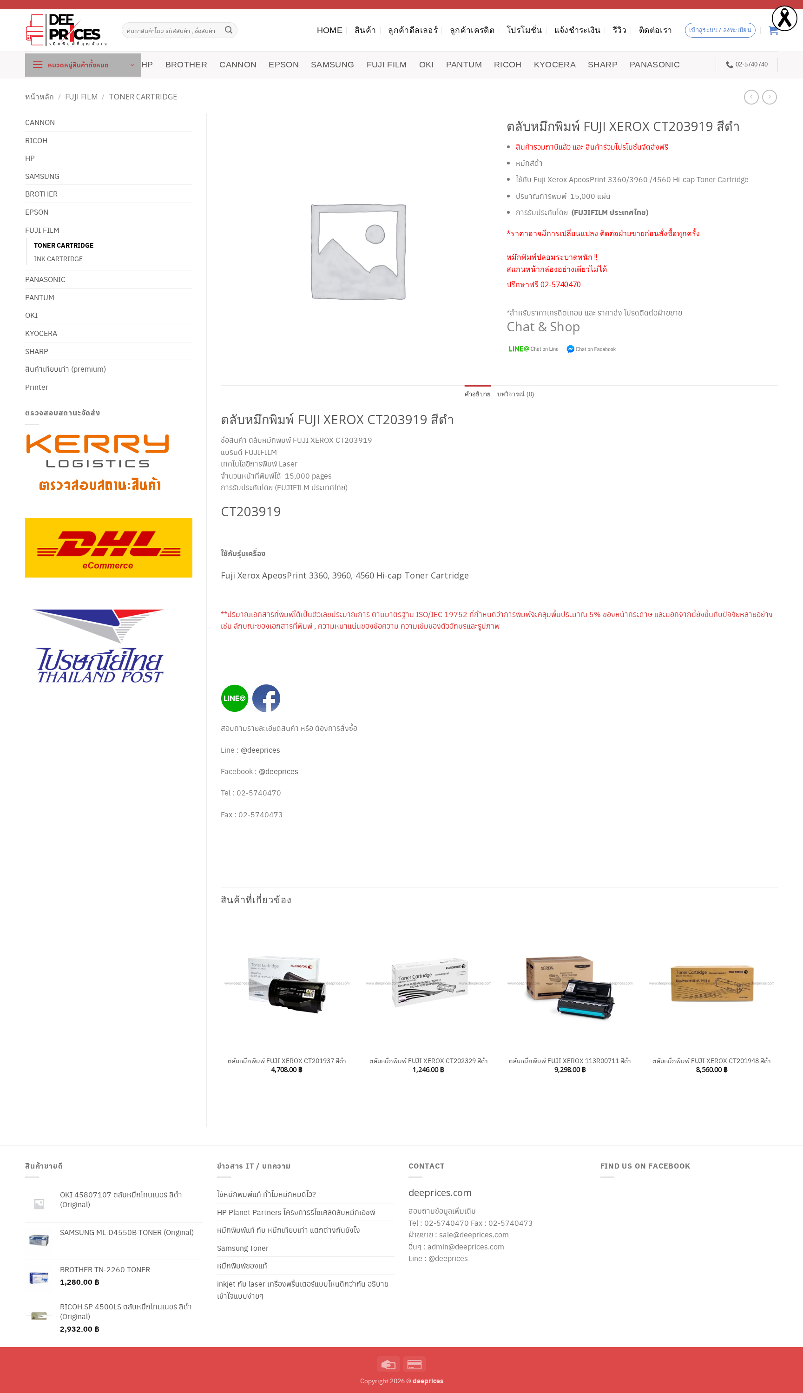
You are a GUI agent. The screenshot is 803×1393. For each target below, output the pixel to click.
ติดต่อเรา (655, 30)
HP (147, 64)
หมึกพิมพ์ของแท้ (242, 1265)
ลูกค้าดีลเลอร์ (413, 30)
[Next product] (751, 97)
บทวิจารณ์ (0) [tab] (515, 394)
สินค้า (365, 30)
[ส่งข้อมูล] (229, 30)
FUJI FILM (387, 64)
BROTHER (186, 64)
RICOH (508, 64)
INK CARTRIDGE (58, 258)
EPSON (284, 64)
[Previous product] (769, 97)
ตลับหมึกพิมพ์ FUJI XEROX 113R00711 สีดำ (570, 1060)
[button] (83, 65)
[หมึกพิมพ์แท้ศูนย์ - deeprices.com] (66, 30)
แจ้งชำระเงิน (577, 30)
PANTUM (464, 64)
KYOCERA (555, 64)
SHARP (603, 64)
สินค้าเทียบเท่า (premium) (65, 368)
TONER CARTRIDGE (143, 97)
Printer (36, 386)
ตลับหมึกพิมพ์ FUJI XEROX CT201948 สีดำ (711, 1060)
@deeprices (261, 749)
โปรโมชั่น (524, 30)
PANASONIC (655, 64)
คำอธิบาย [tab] (478, 394)
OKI (426, 64)
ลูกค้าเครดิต (472, 30)
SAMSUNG (332, 64)
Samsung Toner (243, 1247)
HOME (329, 30)
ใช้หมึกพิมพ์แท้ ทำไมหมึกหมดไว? (266, 1194)
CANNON (238, 64)
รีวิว (620, 30)
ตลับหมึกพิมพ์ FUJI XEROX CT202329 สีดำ (428, 1060)
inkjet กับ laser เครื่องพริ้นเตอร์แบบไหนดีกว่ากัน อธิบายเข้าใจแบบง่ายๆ (302, 1289)
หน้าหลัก (39, 97)
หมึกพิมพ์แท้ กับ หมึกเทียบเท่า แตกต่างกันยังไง (288, 1229)
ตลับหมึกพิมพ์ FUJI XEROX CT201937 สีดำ (287, 1060)
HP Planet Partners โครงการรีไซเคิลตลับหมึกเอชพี (296, 1212)
